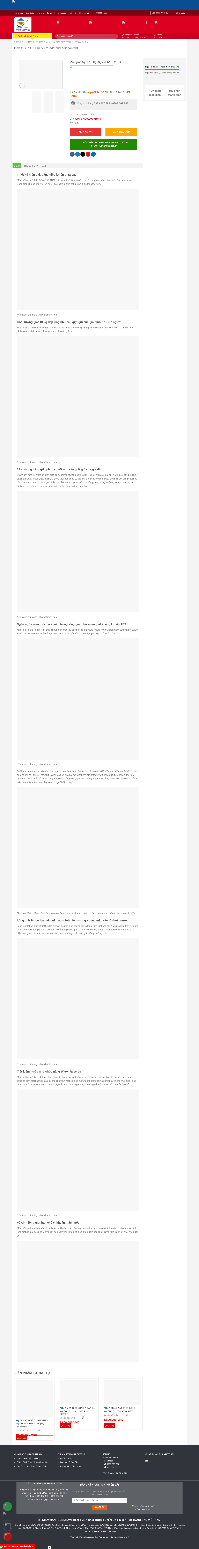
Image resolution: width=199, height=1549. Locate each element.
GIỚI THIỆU (66, 1458)
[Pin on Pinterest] (88, 154)
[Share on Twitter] (77, 154)
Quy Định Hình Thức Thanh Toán (32, 1466)
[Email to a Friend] (82, 154)
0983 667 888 (113, 1464)
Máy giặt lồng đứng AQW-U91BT (118, 1411)
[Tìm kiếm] (115, 36)
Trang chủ (18, 13)
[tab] (17, 165)
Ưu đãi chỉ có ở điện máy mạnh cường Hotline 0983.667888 (103, 144)
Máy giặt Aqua (81, 42)
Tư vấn (50, 13)
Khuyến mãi (84, 13)
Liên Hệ (72, 13)
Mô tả (17, 166)
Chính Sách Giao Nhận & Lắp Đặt (32, 1462)
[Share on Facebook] (72, 154)
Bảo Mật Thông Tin (69, 1462)
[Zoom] (22, 85)
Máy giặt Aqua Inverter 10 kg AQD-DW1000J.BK (31, 1425)
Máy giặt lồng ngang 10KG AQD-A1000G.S (74, 1412)
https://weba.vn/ (121, 1537)
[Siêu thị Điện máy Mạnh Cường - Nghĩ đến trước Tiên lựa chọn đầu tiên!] (28, 24)
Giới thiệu (30, 13)
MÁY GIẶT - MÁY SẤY (38, 42)
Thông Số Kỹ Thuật (35, 166)
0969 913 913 (113, 1467)
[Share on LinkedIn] (93, 154)
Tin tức (41, 13)
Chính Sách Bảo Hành (70, 1466)
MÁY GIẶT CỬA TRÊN (61, 42)
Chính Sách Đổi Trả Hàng (28, 1458)
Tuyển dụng (61, 13)
